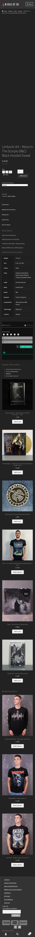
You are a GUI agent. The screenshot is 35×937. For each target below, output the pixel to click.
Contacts (7, 879)
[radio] (3, 172)
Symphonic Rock (26, 277)
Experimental (20, 275)
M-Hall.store (14, 371)
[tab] (17, 204)
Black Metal (24, 273)
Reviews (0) (5, 214)
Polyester (23, 297)
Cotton (18, 297)
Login (31, 325)
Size (3, 169)
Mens (15, 11)
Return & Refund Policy (11, 886)
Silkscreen (19, 309)
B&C (17, 292)
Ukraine (18, 314)
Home (5, 11)
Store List (7, 903)
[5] (18, 334)
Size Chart (5, 164)
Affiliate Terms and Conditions (13, 889)
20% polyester (20, 302)
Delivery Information (10, 883)
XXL (23, 263)
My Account (6, 934)
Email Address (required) (10, 908)
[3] (11, 334)
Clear (6, 175)
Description (5, 204)
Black (17, 268)
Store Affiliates (8, 899)
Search (17, 934)
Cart (27, 932)
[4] (14, 334)
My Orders (7, 896)
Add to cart (23, 176)
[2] (7, 334)
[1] (3, 334)
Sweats (20, 11)
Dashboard (7, 893)
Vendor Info (5, 220)
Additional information (8, 209)
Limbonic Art (19, 287)
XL (20, 263)
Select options (17, 572)
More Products (6, 225)
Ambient (18, 273)
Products (10, 11)
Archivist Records (21, 282)
